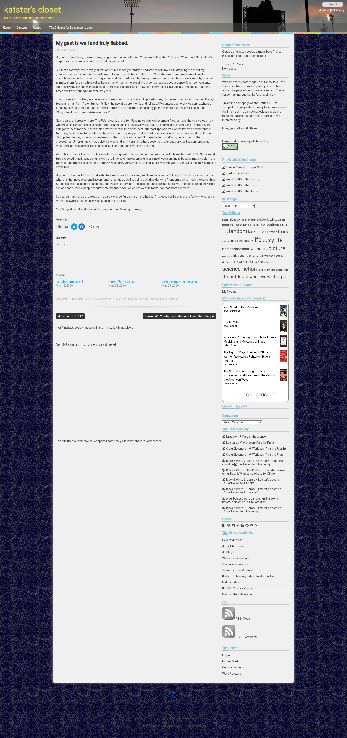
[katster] (341, 15)
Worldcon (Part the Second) (243, 191)
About (37, 27)
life (257, 239)
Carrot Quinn (232, 383)
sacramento (245, 261)
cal (279, 219)
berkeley (246, 220)
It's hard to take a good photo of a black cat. (249, 576)
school (268, 262)
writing (274, 276)
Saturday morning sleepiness (180, 281)
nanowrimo (251, 249)
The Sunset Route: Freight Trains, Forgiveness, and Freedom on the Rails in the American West (249, 375)
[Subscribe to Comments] (228, 637)
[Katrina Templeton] (336, 15)
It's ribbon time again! (69, 281)
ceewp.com (200, 726)
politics (234, 256)
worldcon (257, 276)
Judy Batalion (232, 364)
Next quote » (230, 68)
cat (237, 224)
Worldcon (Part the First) (258, 442)
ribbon (225, 262)
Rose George (232, 345)
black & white (268, 219)
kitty (250, 240)
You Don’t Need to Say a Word (244, 167)
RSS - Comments (247, 637)
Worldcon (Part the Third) (242, 185)
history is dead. (231, 582)
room (231, 262)
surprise (173, 299)
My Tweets (229, 291)
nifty (265, 249)
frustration (270, 232)
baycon (236, 219)
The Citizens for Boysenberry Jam (71, 27)
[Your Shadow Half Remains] (283, 316)
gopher (225, 241)
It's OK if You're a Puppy (237, 588)
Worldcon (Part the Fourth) (242, 179)
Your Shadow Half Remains (241, 307)
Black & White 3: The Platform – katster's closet (256, 470)
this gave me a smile (235, 564)
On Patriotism (258, 502)
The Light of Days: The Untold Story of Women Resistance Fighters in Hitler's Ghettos (247, 356)
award (122, 299)
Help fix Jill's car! (232, 540)
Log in (226, 655)
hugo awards (238, 241)
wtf (284, 277)
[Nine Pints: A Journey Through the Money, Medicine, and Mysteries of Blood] (283, 346)
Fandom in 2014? (71, 316)
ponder (246, 255)
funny (283, 231)
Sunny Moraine (233, 311)
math (264, 241)
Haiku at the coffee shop (237, 594)
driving (283, 225)
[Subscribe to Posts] (228, 618)
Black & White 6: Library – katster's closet (251, 479)
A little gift (228, 552)
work (245, 277)
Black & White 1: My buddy (254, 464)
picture (276, 248)
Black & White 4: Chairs (240, 483)
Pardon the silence (237, 173)
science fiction (103, 299)
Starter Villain (232, 322)
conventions (270, 224)
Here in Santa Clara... (122, 281)
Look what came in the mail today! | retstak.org (104, 327)
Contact (22, 27)
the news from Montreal (237, 570)
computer (256, 225)
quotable (257, 256)
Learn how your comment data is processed (134, 441)
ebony (225, 232)
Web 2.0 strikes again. (236, 558)
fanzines (144, 299)
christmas (245, 224)
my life (89, 299)
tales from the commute (273, 269)
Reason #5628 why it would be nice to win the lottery (178, 316)
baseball (226, 220)
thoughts (232, 276)
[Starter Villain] (283, 331)
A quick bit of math (234, 546)
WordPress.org (231, 673)
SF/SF (195, 154)
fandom (79, 299)
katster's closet (32, 10)
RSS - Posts (243, 618)
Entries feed (230, 661)
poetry (225, 256)
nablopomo (231, 249)
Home (7, 27)
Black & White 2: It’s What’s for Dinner (253, 473)
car (232, 224)
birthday (255, 220)
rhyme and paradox (272, 255)
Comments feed (232, 667)
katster (63, 299)
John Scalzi (231, 326)
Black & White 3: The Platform (244, 492)
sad (260, 262)
